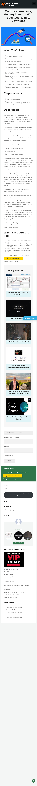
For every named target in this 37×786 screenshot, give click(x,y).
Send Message (19, 543)
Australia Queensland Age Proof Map (14, 592)
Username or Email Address (11, 437)
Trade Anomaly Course (18, 318)
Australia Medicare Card (10, 597)
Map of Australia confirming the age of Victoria (16, 585)
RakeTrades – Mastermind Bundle (18, 342)
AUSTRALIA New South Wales (12, 595)
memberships (18, 607)
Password (6, 446)
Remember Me (9, 455)
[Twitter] (8, 510)
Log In (16, 261)
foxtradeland (18, 529)
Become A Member (14, 258)
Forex (5, 488)
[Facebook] (5, 510)
